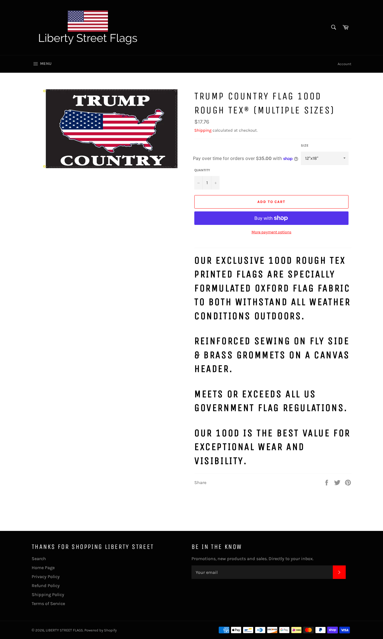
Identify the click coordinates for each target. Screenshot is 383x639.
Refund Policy (46, 585)
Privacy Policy (46, 576)
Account (344, 64)
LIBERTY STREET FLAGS (64, 630)
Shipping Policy (48, 594)
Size (304, 145)
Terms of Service (48, 603)
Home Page (43, 567)
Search (39, 558)
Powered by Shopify (100, 630)
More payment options (271, 232)
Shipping (202, 130)
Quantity (202, 170)
